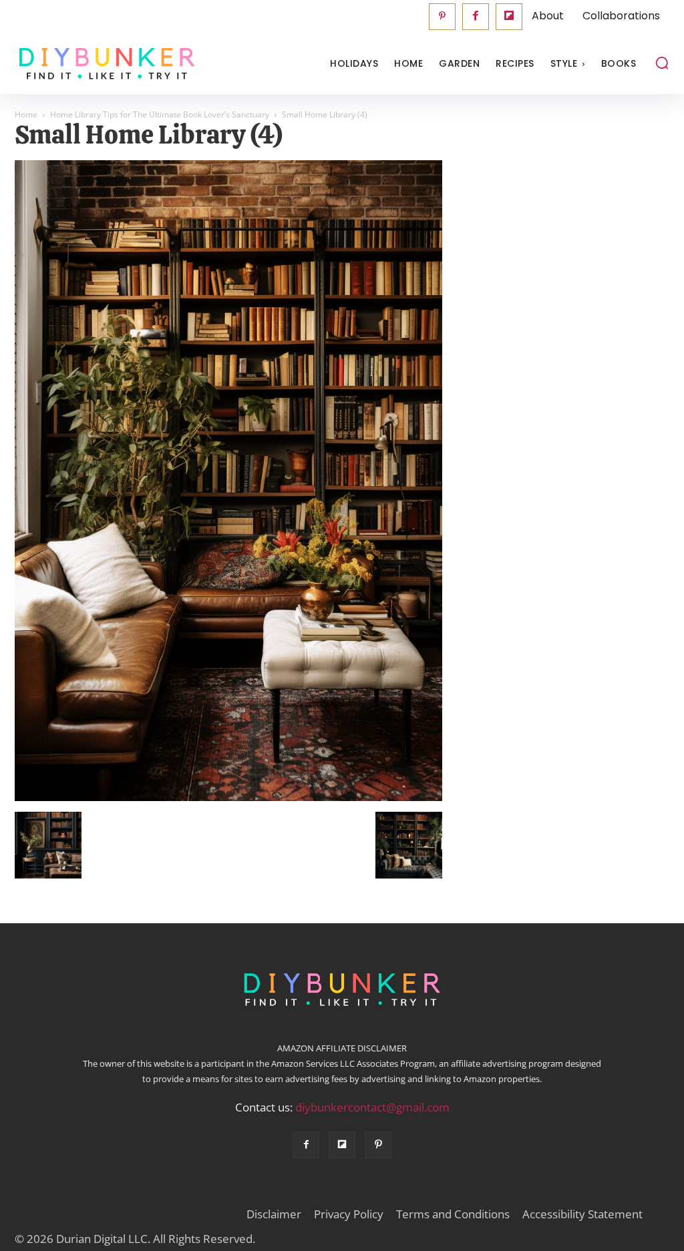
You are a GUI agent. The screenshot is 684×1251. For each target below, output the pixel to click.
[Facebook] (475, 16)
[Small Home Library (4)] (228, 797)
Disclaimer (273, 1214)
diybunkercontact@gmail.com (372, 1107)
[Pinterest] (442, 16)
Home (26, 114)
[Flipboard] (509, 16)
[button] (662, 62)
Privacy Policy (348, 1214)
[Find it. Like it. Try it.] (96, 63)
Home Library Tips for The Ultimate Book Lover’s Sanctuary (159, 114)
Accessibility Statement (582, 1214)
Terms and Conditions (453, 1214)
